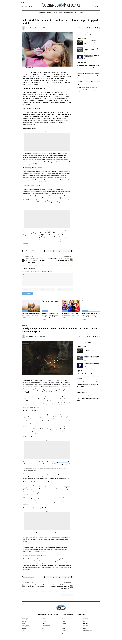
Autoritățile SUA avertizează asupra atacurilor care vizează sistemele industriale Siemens (91, 49)
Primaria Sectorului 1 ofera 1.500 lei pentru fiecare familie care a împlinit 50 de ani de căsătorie (91, 315)
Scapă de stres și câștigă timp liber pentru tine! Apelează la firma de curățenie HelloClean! (50, 315)
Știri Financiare (82, 62)
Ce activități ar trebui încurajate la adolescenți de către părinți (31, 314)
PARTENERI (85, 619)
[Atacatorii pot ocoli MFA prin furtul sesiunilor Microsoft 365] (80, 57)
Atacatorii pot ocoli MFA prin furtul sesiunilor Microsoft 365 (91, 56)
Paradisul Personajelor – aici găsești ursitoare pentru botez (70, 314)
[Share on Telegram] (62, 251)
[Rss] (97, 6)
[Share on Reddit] (59, 251)
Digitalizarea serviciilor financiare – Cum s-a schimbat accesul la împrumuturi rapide (88, 90)
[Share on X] (88, 28)
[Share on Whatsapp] (92, 28)
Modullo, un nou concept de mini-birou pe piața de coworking (88, 83)
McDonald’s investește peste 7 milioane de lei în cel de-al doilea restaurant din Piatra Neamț (88, 76)
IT (85, 45)
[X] (94, 6)
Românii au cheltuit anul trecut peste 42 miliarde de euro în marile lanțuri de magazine (88, 68)
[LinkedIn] (95, 6)
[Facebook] (92, 6)
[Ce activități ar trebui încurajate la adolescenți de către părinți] (31, 306)
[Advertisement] (47, 142)
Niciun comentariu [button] (67, 595)
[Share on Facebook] (86, 28)
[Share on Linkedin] (93, 28)
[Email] (95, 28)
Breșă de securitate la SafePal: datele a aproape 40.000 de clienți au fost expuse (92, 42)
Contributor (31, 27)
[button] (30, 3)
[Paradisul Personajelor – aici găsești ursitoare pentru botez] (71, 306)
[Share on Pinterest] (90, 28)
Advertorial (24, 16)
